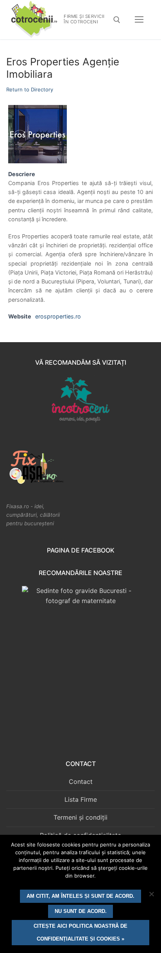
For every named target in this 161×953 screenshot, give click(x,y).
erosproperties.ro (58, 316)
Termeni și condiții (80, 817)
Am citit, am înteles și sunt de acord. (80, 896)
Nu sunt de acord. (81, 911)
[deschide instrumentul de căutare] (116, 19)
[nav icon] (139, 20)
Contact (81, 781)
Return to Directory (29, 89)
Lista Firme (80, 799)
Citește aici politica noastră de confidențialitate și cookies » (80, 932)
